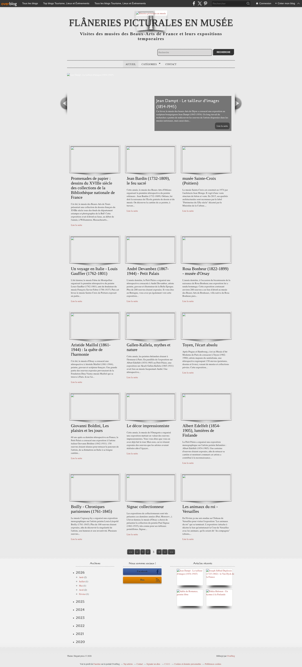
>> (171, 552)
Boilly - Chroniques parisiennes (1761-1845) (91, 509)
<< (130, 552)
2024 (80, 609)
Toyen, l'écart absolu (199, 345)
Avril (81, 589)
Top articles (128, 663)
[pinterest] (205, 3)
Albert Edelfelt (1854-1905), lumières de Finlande (201, 430)
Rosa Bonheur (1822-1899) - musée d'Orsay (205, 271)
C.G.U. (167, 663)
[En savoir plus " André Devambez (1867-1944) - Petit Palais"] (151, 261)
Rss (142, 580)
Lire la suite (222, 125)
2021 (80, 634)
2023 (80, 618)
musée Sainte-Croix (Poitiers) (199, 180)
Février (82, 594)
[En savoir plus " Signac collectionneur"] (151, 499)
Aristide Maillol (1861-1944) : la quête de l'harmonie (90, 350)
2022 (80, 626)
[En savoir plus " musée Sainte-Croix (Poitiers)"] (206, 171)
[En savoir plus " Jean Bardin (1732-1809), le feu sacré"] (151, 171)
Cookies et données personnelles (187, 663)
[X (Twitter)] (199, 3)
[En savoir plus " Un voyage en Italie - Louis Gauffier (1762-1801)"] (95, 261)
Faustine (97, 663)
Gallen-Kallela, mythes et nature (148, 347)
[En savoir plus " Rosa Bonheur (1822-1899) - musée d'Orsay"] (206, 261)
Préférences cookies (213, 663)
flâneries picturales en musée (151, 22)
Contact (171, 64)
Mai (81, 585)
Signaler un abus (153, 663)
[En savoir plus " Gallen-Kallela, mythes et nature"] (151, 337)
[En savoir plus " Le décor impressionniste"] (151, 418)
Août (81, 577)
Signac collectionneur (145, 506)
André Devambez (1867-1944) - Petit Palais (148, 271)
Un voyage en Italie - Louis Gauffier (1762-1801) (94, 271)
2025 (80, 601)
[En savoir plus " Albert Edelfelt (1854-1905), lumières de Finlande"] (206, 418)
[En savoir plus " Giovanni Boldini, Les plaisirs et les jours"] (95, 418)
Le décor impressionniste (148, 425)
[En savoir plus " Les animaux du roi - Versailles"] (206, 499)
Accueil (130, 64)
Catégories (148, 64)
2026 (80, 572)
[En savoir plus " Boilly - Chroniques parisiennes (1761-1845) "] (95, 499)
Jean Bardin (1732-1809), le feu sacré (148, 180)
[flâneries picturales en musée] (151, 13)
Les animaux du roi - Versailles (200, 509)
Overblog (231, 655)
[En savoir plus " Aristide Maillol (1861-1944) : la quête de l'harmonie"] (95, 337)
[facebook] (194, 3)
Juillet (82, 581)
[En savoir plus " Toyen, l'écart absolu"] (206, 337)
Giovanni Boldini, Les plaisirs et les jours (90, 428)
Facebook (142, 571)
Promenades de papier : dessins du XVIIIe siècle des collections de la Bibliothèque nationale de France (93, 188)
